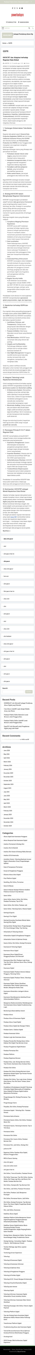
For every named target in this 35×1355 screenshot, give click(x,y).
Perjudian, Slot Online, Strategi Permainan (16, 1106)
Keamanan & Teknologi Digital (13, 947)
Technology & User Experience (13, 1253)
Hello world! (25, 739)
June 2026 (7, 750)
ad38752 (6, 63)
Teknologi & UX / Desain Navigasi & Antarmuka (18, 1279)
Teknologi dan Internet (10, 1286)
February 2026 (8, 765)
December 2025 (8, 773)
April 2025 (7, 803)
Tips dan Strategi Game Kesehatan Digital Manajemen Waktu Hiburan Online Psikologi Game (17, 1317)
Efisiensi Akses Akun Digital (12, 874)
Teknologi (7, 1256)
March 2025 (7, 807)
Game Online (7, 895)
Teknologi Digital (9, 1290)
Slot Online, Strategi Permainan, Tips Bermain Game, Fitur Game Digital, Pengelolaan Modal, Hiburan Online (17, 1204)
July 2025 (6, 792)
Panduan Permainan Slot (11, 1050)
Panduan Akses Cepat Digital (12, 1022)
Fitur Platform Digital (10, 878)
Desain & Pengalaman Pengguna (13, 871)
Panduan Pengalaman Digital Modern (15, 1047)
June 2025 (7, 796)
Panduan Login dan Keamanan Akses (15, 1037)
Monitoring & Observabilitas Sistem (14, 1011)
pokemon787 (7, 1149)
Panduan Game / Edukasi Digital (13, 1029)
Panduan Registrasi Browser (12, 1058)
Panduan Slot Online (10, 1068)
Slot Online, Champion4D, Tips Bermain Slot (17, 1185)
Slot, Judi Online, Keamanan (12, 1210)
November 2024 (8, 822)
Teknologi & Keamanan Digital (13, 1260)
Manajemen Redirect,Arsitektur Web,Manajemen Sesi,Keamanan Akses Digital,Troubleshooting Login (18, 1005)
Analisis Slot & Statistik (11, 848)
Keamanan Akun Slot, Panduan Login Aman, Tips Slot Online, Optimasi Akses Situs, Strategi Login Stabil (18, 962)
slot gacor (7, 584)
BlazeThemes (21, 1351)
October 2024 (8, 826)
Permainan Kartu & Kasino (11, 1116)
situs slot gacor (8, 569)
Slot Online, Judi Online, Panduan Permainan (17, 1189)
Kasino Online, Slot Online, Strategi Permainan (17, 943)
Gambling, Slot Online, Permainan (14, 882)
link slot (6, 576)
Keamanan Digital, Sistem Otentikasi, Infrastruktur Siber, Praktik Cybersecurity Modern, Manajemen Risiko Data (16, 985)
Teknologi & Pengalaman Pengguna (14, 1271)
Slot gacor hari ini (9, 591)
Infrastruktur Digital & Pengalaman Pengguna (17, 935)
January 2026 (8, 769)
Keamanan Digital (9, 968)
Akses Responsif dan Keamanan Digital (15, 840)
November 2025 (8, 777)
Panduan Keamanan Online (12, 1033)
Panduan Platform (9, 1054)
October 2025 (8, 780)
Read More (6, 531)
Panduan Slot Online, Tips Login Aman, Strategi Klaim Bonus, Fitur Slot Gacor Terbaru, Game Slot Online (18, 1081)
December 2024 (8, 818)
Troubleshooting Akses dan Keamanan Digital (17, 1327)
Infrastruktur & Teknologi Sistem (13, 932)
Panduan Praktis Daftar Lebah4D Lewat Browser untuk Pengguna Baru (16, 2)
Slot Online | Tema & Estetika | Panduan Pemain (18, 1173)
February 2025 (8, 811)
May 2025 (6, 799)
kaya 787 (14, 517)
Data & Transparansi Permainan (13, 867)
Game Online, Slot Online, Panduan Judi (15, 905)
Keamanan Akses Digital (11, 950)
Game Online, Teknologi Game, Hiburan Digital (17, 909)
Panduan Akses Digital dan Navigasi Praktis (17, 1026)
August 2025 (7, 788)
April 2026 (7, 758)
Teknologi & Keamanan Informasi (14, 1264)
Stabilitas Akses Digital (11, 1214)
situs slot (6, 599)
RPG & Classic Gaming (10, 1158)
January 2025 (8, 814)
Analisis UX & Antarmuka (11, 855)
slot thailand (7, 636)
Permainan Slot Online (10, 1135)
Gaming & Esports (9, 912)
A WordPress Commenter (11, 739)
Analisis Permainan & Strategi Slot (14, 844)
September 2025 (8, 784)
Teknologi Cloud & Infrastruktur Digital (15, 1283)
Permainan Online (9, 1131)
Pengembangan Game (10, 1103)
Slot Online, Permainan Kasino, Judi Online (16, 1198)
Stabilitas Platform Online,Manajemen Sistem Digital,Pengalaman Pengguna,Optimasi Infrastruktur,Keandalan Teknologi (17, 1219)
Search (5, 688)
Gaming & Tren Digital (10, 916)
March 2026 (7, 762)
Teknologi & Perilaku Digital (12, 1275)
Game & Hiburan (8, 886)
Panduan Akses (8, 1014)
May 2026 (6, 754)
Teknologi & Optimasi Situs (12, 1268)
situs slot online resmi (10, 1166)
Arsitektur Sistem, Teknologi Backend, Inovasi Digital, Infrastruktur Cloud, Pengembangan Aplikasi (17, 861)
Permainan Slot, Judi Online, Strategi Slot (16, 1145)
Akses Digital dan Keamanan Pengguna (15, 836)
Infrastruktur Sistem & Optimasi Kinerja (15, 939)
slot (5, 546)
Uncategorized (8, 1336)
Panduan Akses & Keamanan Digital (14, 1018)
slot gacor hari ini (9, 554)
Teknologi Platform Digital (11, 1311)
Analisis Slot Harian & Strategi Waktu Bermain (17, 852)
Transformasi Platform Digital (12, 1323)
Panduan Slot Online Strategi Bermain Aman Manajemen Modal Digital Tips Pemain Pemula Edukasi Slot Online (18, 1073)
